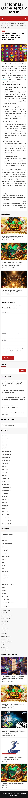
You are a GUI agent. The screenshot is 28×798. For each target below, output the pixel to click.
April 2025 (5, 475)
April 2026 (5, 445)
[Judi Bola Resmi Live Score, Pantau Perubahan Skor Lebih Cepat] (14, 747)
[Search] (25, 18)
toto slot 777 (4, 621)
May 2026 (5, 442)
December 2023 (6, 517)
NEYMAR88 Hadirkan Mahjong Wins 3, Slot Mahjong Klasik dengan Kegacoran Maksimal (14, 204)
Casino (4, 537)
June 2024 (5, 505)
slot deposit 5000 (5, 610)
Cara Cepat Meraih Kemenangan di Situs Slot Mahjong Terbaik (13, 391)
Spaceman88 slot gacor (8, 602)
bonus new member (6, 615)
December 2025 (6, 451)
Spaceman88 (5, 599)
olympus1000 (5, 556)
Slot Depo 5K (5, 574)
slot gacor (5, 578)
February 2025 (6, 481)
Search (3, 365)
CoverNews (23, 793)
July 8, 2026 (9, 761)
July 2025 (4, 466)
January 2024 (5, 514)
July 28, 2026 (10, 239)
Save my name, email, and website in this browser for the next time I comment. (13, 350)
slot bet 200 (5, 571)
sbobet (4, 559)
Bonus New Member (7, 534)
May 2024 (5, 508)
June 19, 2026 (10, 267)
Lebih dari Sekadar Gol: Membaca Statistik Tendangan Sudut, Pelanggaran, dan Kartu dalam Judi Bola (13, 399)
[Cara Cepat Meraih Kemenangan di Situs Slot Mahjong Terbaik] (14, 225)
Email (17, 333)
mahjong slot (5, 550)
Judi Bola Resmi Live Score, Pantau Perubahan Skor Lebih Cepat (11, 406)
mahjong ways (5, 628)
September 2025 (6, 460)
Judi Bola (4, 540)
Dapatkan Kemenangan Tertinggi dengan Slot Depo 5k (13, 413)
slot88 (4, 590)
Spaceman (5, 596)
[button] (2, 18)
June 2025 (5, 469)
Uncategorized (6, 606)
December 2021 (6, 523)
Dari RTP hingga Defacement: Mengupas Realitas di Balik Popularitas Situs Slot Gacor (13, 383)
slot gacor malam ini (6, 641)
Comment (5, 312)
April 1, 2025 (10, 42)
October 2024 (6, 493)
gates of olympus (5, 636)
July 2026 (4, 436)
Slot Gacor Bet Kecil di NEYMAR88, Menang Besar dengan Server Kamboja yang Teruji (13, 196)
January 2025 (5, 484)
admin (5, 42)
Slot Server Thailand (7, 584)
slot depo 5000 (5, 650)
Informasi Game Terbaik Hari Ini (14, 8)
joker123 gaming (5, 618)
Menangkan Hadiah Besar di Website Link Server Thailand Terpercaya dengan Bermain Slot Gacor (13, 264)
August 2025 (5, 463)
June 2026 (5, 439)
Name (4, 333)
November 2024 (6, 490)
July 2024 (4, 502)
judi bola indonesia (7, 543)
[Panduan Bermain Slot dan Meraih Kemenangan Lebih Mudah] (14, 279)
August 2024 (5, 499)
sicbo (3, 565)
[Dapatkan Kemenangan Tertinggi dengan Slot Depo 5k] (14, 773)
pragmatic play (5, 647)
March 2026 (5, 448)
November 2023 (6, 520)
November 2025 (6, 454)
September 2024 (6, 496)
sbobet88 (4, 562)
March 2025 (5, 478)
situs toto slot (4, 639)
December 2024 (6, 487)
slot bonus (4, 633)
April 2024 (5, 511)
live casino (5, 546)
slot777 (4, 587)
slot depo (3, 624)
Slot (3, 31)
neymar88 (5, 553)
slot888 (4, 593)
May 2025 (5, 472)
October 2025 (6, 457)
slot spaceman (5, 630)
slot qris (4, 581)
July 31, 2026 (10, 681)
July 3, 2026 (9, 787)
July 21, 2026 (10, 735)
